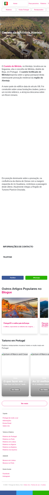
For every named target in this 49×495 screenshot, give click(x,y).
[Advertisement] (24, 138)
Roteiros (43, 3)
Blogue (7, 292)
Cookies (43, 485)
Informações (7, 421)
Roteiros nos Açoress (10, 450)
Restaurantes (38, 10)
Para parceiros (34, 3)
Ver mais (24, 403)
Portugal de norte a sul (10, 418)
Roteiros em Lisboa (9, 442)
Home (15, 3)
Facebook (6, 474)
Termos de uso (35, 485)
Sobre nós (6, 426)
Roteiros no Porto (9, 439)
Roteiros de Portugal (10, 436)
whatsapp (41, 493)
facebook (8, 493)
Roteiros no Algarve (9, 444)
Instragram (6, 476)
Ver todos (15, 374)
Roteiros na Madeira (10, 447)
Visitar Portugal (24, 10)
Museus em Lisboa (9, 460)
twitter (24, 493)
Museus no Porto (8, 463)
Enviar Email (7, 423)
